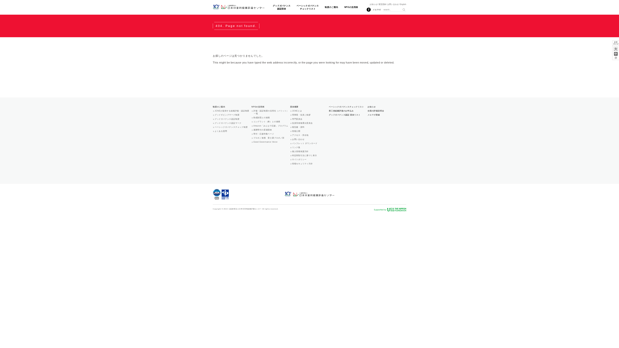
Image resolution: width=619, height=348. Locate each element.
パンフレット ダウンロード (305, 143)
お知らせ (373, 4)
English (403, 4)
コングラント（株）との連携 (267, 122)
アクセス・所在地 (301, 135)
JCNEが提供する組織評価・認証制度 (232, 111)
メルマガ (377, 10)
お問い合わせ (393, 4)
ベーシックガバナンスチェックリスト (308, 7)
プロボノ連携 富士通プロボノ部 (269, 138)
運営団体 (382, 4)
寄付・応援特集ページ (264, 134)
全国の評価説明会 (376, 111)
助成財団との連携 (262, 117)
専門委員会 (297, 119)
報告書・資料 (299, 127)
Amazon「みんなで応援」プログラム (271, 126)
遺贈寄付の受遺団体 (263, 130)
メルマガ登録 (374, 115)
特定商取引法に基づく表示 (305, 155)
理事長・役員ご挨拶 (302, 115)
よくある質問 (221, 131)
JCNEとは (297, 111)
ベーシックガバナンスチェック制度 (231, 127)
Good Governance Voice (266, 142)
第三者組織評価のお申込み (341, 111)
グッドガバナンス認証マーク (228, 123)
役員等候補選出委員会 (303, 123)
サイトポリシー (299, 159)
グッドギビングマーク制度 (227, 115)
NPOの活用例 (351, 7)
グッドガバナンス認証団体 (281, 7)
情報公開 (296, 131)
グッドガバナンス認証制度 (227, 119)
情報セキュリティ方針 (303, 164)
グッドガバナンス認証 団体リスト (344, 115)
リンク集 (296, 147)
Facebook (369, 10)
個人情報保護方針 (301, 151)
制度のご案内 (331, 7)
